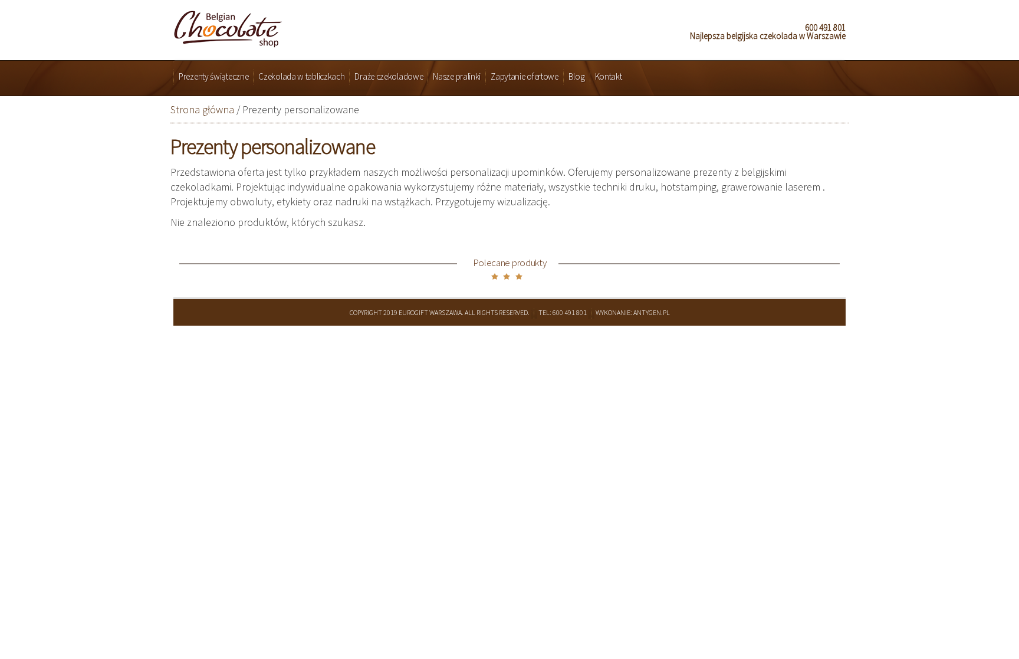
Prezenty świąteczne (213, 76)
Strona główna (202, 109)
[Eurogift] (227, 25)
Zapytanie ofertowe (524, 76)
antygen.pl (651, 312)
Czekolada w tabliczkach (301, 76)
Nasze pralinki (457, 76)
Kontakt (608, 76)
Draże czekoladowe (388, 76)
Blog (576, 76)
